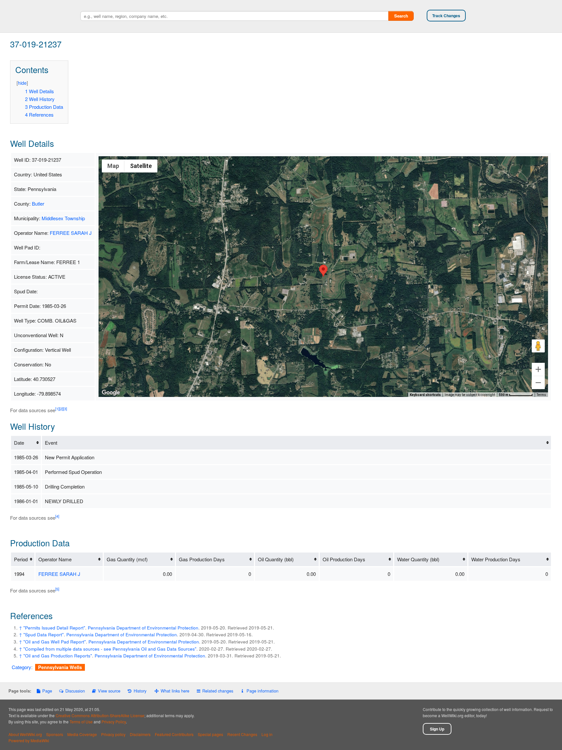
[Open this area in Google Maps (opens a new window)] (111, 392)
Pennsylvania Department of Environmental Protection (143, 628)
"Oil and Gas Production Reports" (57, 656)
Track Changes (446, 16)
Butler (38, 203)
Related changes (217, 691)
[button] (323, 271)
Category (21, 667)
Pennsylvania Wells (60, 667)
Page (47, 691)
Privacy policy (113, 734)
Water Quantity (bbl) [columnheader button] (418, 559)
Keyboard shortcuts (425, 395)
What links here (175, 691)
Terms (541, 395)
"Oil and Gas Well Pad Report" (54, 642)
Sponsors (54, 734)
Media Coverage (82, 734)
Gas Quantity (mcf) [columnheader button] (127, 559)
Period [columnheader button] (21, 559)
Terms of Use (81, 721)
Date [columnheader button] (19, 442)
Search (401, 16)
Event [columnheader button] (51, 442)
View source (109, 691)
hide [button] (22, 83)
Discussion (75, 691)
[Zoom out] (538, 382)
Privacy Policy (113, 721)
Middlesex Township (63, 218)
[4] (57, 516)
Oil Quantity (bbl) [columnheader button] (276, 559)
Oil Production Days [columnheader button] (344, 559)
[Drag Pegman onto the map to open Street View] (538, 345)
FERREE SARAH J (71, 232)
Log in (267, 734)
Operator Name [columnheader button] (55, 559)
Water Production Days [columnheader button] (495, 559)
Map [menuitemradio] (113, 165)
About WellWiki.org (25, 734)
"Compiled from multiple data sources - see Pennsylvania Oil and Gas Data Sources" (109, 649)
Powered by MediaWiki (28, 740)
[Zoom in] (538, 369)
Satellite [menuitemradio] (141, 165)
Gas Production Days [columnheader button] (202, 559)
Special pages (210, 734)
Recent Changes (242, 734)
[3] (65, 408)
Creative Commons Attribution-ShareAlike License (100, 715)
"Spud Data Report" (43, 634)
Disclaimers (140, 734)
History (140, 691)
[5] (57, 588)
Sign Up (437, 729)
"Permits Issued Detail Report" (54, 628)
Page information (262, 691)
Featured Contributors (174, 734)
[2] (61, 408)
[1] (57, 408)
